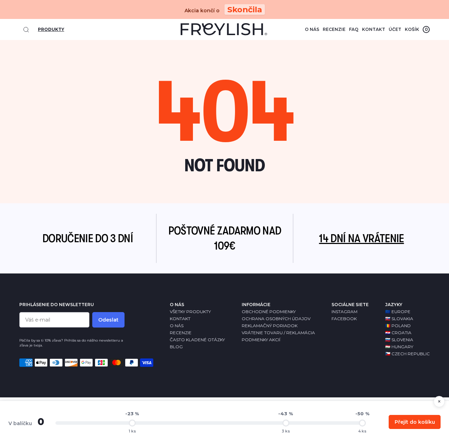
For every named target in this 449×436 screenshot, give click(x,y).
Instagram (344, 311)
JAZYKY (393, 304)
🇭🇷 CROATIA (398, 332)
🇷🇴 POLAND (398, 325)
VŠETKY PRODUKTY (190, 311)
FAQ (353, 29)
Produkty (51, 29)
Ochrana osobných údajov (276, 318)
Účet (395, 29)
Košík (416, 29)
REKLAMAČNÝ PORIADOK (269, 325)
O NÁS (177, 304)
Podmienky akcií (261, 339)
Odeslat (108, 320)
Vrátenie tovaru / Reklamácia (278, 332)
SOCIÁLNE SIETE (350, 304)
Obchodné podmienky (269, 311)
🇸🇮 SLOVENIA (399, 339)
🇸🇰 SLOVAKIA (399, 318)
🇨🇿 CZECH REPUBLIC (407, 353)
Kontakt (373, 29)
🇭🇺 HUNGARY (399, 346)
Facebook (344, 318)
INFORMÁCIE (256, 304)
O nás (312, 29)
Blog (176, 346)
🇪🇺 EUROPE (397, 311)
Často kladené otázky (197, 339)
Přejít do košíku (415, 422)
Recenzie (334, 29)
